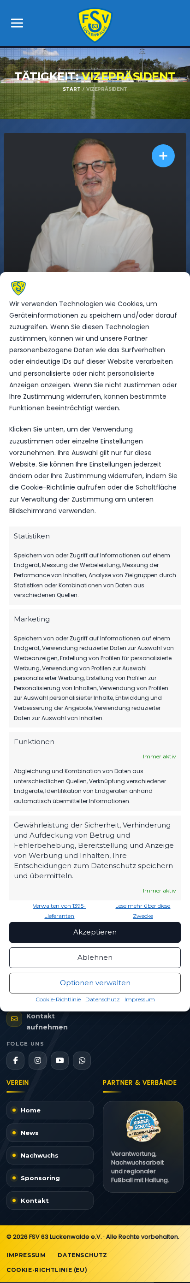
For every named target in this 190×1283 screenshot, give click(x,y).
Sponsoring (40, 1178)
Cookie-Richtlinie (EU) (46, 1269)
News (30, 1132)
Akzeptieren (95, 932)
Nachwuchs (40, 1155)
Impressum (140, 999)
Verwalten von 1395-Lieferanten (59, 910)
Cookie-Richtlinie (58, 999)
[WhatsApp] (82, 1061)
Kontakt (35, 1200)
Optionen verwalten (95, 982)
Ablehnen (95, 957)
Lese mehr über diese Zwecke (142, 910)
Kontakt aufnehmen (47, 1021)
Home (31, 1110)
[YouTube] (60, 1061)
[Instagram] (38, 1061)
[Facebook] (15, 1061)
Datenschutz (102, 999)
